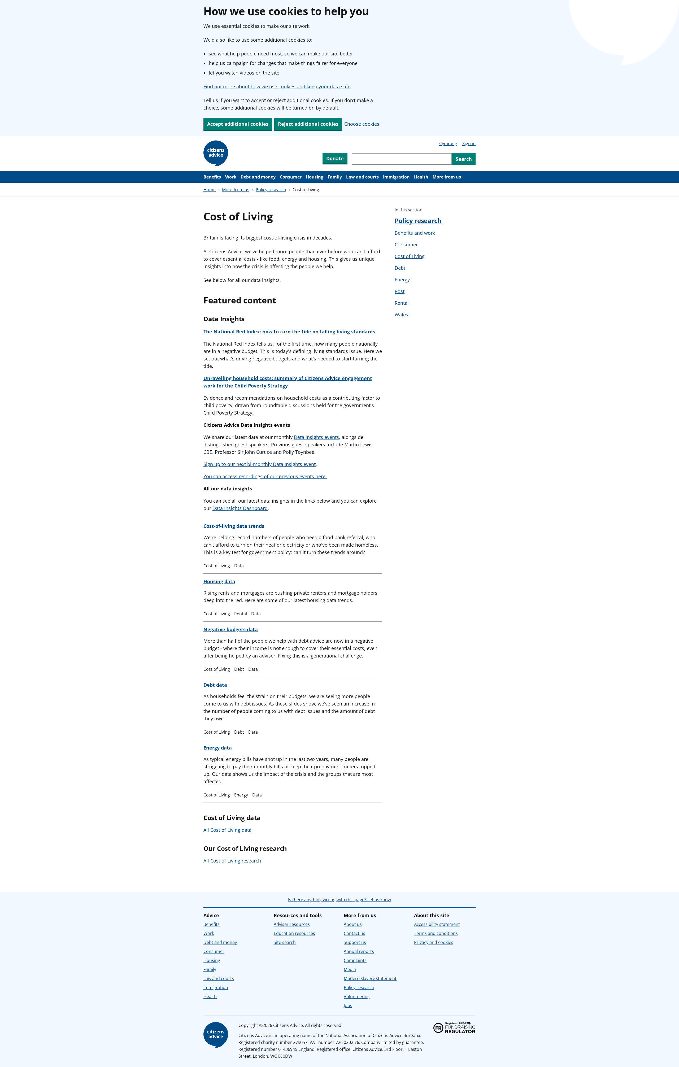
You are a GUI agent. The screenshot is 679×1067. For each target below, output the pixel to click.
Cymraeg (448, 143)
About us (353, 924)
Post (399, 291)
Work (230, 177)
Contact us (354, 933)
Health (421, 177)
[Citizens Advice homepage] (216, 1035)
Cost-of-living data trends (233, 526)
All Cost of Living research (232, 860)
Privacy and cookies (433, 942)
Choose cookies (361, 124)
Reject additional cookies (308, 124)
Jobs (348, 1005)
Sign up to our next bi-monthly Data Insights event (259, 464)
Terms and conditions (436, 933)
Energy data (217, 747)
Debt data (215, 685)
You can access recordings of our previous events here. (265, 476)
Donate (335, 158)
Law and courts (362, 177)
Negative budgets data (230, 629)
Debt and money (258, 177)
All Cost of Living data (227, 830)
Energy (402, 279)
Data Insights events (316, 437)
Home (209, 190)
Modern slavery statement (370, 978)
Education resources (294, 933)
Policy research (271, 190)
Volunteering (357, 996)
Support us (355, 942)
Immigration (396, 177)
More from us (447, 177)
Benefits (212, 177)
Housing (314, 177)
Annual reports (359, 951)
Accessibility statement (437, 924)
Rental (402, 303)
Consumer (291, 177)
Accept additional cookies (237, 124)
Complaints (355, 960)
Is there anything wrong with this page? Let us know (339, 900)
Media (350, 969)
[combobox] (402, 159)
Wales (401, 314)
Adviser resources (292, 924)
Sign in (469, 143)
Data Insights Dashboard (240, 508)
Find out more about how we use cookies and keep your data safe (276, 86)
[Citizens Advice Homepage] (216, 153)
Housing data (219, 581)
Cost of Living (410, 256)
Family (335, 177)
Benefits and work (415, 233)
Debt (400, 268)
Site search (285, 942)
